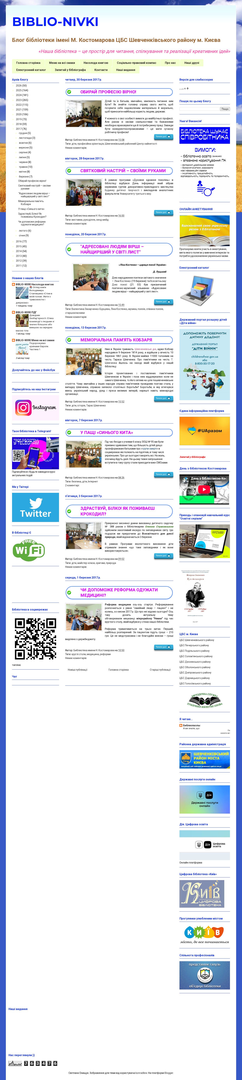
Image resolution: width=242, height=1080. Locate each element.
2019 (19, 119)
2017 (19, 128)
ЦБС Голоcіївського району (195, 683)
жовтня (23, 142)
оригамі (100, 563)
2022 (19, 104)
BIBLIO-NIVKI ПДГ (26, 312)
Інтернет (93, 481)
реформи (105, 654)
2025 (19, 90)
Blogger (169, 1073)
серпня (23, 152)
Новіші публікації (77, 669)
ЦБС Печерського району (194, 645)
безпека (76, 481)
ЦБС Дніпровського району (195, 672)
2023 (19, 100)
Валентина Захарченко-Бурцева (91, 309)
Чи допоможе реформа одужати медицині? (32, 223)
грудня (23, 133)
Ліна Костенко (119, 309)
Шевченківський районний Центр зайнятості (131, 143)
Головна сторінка (28, 63)
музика (132, 309)
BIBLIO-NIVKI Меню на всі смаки (35, 340)
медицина (93, 654)
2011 (19, 265)
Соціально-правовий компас (136, 63)
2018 (19, 124)
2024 (19, 95)
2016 (19, 241)
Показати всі (225, 731)
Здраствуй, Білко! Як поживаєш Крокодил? (32, 215)
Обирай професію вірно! (108, 91)
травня (23, 166)
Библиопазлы (191, 725)
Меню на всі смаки (62, 63)
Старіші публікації (160, 669)
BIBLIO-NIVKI (55, 21)
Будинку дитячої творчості (122, 190)
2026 (19, 85)
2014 (19, 251)
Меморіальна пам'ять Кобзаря (116, 339)
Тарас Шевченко (96, 405)
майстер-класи (86, 563)
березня (24, 176)
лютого (23, 230)
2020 (19, 114)
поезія (141, 309)
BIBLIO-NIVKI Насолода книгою (35, 284)
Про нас (170, 63)
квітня (23, 171)
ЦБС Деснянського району (195, 661)
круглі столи (79, 654)
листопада (25, 137)
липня (23, 157)
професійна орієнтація (90, 143)
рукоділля (89, 219)
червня (23, 162)
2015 (19, 246)
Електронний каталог (31, 70)
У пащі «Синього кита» (106, 432)
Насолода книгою (96, 63)
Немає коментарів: (76, 147)
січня (22, 235)
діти (74, 143)
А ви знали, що (191, 728)
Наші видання (125, 70)
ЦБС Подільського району (194, 650)
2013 (19, 256)
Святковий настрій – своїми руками (123, 170)
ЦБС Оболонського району (194, 667)
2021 (19, 109)
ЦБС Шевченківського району (196, 640)
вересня (24, 147)
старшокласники (75, 312)
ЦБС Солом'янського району (196, 656)
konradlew (141, 1073)
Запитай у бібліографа (70, 70)
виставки (77, 219)
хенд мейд (102, 219)
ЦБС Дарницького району (194, 678)
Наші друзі (191, 63)
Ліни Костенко (122, 281)
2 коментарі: (72, 485)
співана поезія (154, 309)
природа (111, 563)
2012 (19, 260)
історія (81, 405)
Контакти (101, 70)
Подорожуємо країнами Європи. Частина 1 (39, 346)
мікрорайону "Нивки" (149, 618)
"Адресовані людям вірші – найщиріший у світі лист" (34, 195)
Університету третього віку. (136, 193)
